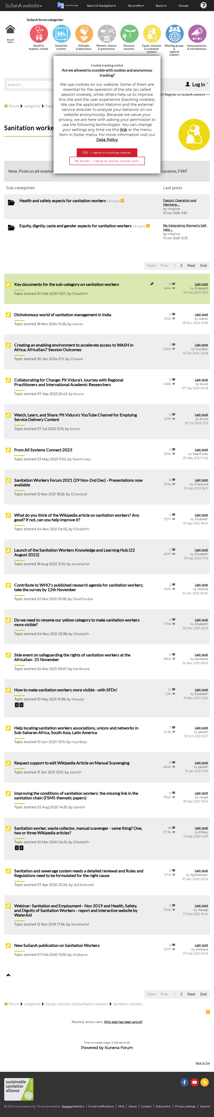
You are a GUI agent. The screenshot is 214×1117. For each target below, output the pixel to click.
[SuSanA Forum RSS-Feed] (205, 1082)
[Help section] (204, 5)
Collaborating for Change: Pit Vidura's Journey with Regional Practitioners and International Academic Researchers (68, 382)
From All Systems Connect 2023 (43, 449)
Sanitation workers (32, 127)
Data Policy (107, 139)
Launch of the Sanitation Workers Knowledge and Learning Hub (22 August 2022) (74, 552)
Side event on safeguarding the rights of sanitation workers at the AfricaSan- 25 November (72, 657)
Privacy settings (185, 1106)
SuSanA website (22, 5)
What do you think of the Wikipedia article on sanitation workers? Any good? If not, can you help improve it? (76, 517)
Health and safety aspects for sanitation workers (62, 200)
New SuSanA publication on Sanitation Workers (57, 945)
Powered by (92, 1047)
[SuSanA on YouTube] (195, 1082)
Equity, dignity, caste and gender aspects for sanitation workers (75, 225)
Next (191, 265)
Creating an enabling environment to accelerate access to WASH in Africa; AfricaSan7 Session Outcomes (73, 347)
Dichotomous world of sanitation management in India (62, 314)
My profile (134, 5)
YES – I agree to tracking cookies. (107, 152)
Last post (201, 284)
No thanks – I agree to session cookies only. (107, 161)
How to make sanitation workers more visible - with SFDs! (65, 689)
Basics (160, 5)
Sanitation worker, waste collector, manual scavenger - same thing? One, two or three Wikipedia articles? (78, 830)
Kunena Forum (119, 1047)
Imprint (205, 1106)
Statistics (78, 1106)
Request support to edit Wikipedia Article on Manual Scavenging (71, 762)
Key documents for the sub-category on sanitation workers (66, 284)
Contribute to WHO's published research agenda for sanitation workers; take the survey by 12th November (78, 587)
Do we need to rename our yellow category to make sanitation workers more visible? (77, 622)
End (203, 265)
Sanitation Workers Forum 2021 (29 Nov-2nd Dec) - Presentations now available (78, 482)
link (123, 129)
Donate (183, 5)
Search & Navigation (100, 5)
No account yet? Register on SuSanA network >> (175, 94)
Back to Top (203, 1063)
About (133, 1106)
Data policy (163, 1106)
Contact (146, 1106)
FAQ (121, 1106)
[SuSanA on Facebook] (185, 1082)
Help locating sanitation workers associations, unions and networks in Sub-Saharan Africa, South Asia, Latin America (76, 730)
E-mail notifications (101, 1106)
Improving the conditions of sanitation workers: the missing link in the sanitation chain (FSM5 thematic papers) (76, 795)
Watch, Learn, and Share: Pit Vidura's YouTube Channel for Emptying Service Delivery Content (75, 417)
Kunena (67, 1106)
